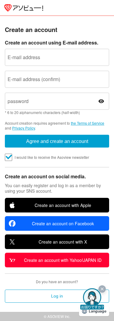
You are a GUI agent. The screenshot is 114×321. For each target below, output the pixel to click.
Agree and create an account (57, 141)
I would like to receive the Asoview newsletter (52, 157)
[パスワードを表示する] (101, 101)
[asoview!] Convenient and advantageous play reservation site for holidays (23, 8)
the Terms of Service (87, 123)
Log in (57, 296)
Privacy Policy (23, 127)
